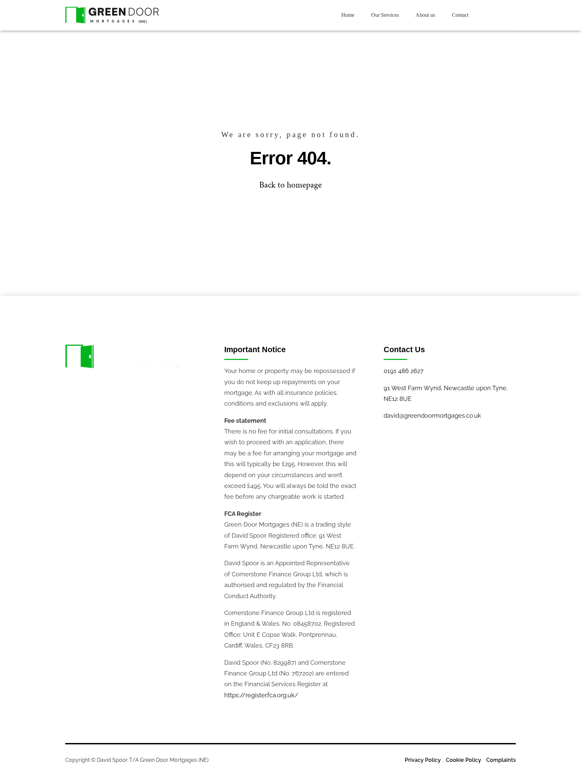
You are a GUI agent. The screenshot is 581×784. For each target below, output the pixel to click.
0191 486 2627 (404, 370)
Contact (460, 15)
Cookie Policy (463, 760)
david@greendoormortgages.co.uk (432, 415)
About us (425, 15)
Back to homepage (290, 185)
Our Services (385, 15)
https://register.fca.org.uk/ (261, 695)
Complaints (501, 760)
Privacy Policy (423, 760)
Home (347, 15)
